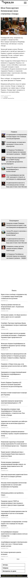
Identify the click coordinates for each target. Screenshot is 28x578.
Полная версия (19, 575)
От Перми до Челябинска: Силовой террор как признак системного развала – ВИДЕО (16, 152)
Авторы (5, 565)
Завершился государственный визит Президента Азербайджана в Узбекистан (13, 374)
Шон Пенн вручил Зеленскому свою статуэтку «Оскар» (10, 11)
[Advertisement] (14, 115)
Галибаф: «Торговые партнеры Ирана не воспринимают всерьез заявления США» (14, 325)
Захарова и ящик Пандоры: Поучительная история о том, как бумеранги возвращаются (16, 225)
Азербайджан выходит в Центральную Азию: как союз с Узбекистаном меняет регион (14, 544)
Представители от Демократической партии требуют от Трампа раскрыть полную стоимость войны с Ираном (13, 356)
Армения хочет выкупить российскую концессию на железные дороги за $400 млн (14, 423)
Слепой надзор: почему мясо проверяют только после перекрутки (16, 144)
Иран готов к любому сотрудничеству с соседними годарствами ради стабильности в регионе (14, 296)
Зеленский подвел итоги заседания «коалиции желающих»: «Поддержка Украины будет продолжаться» (13, 335)
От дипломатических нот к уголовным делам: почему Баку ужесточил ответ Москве (16, 185)
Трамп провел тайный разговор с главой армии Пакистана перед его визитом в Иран (13, 454)
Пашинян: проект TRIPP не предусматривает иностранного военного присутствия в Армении (12, 503)
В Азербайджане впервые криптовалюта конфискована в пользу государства (14, 534)
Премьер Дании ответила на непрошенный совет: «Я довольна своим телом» (12, 307)
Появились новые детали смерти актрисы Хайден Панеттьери (15, 248)
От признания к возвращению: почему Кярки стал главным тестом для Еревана (16, 136)
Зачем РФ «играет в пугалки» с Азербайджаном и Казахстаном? (16, 169)
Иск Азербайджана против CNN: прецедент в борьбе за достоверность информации (16, 177)
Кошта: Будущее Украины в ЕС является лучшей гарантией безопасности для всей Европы (11, 384)
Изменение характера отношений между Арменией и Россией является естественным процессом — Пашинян (14, 444)
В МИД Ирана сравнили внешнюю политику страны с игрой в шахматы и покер (14, 433)
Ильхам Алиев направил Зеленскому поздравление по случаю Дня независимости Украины (14, 485)
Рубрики (5, 568)
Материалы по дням (9, 571)
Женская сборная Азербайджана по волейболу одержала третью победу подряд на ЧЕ (13, 345)
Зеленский (5, 98)
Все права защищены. (12, 575)
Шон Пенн (12, 98)
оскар (9, 98)
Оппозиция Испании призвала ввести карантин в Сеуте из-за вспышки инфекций (14, 513)
